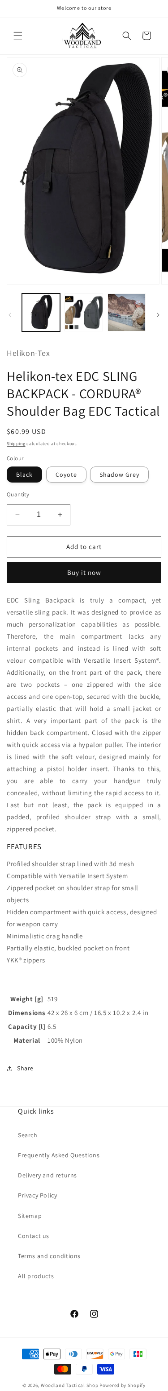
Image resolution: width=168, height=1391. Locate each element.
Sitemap (30, 1216)
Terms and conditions (49, 1256)
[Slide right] (158, 315)
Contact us (33, 1236)
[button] (18, 35)
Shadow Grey (119, 475)
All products (36, 1276)
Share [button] (25, 1068)
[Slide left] (10, 315)
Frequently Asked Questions (59, 1155)
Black (24, 475)
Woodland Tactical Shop (69, 1385)
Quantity (18, 494)
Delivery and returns (47, 1175)
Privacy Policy (37, 1195)
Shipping (16, 443)
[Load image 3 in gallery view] (127, 312)
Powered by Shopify (122, 1385)
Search (28, 1135)
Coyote (66, 475)
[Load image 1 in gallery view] (41, 312)
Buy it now (84, 572)
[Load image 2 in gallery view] (84, 312)
